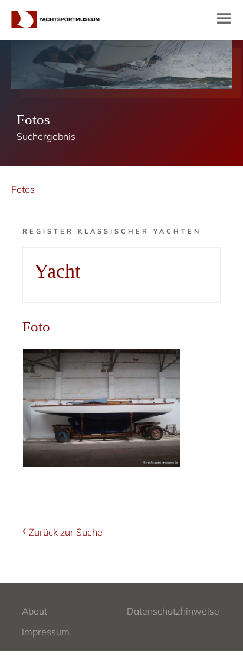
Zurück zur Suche (66, 532)
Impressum (46, 632)
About (34, 611)
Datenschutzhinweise (173, 611)
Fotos (23, 189)
